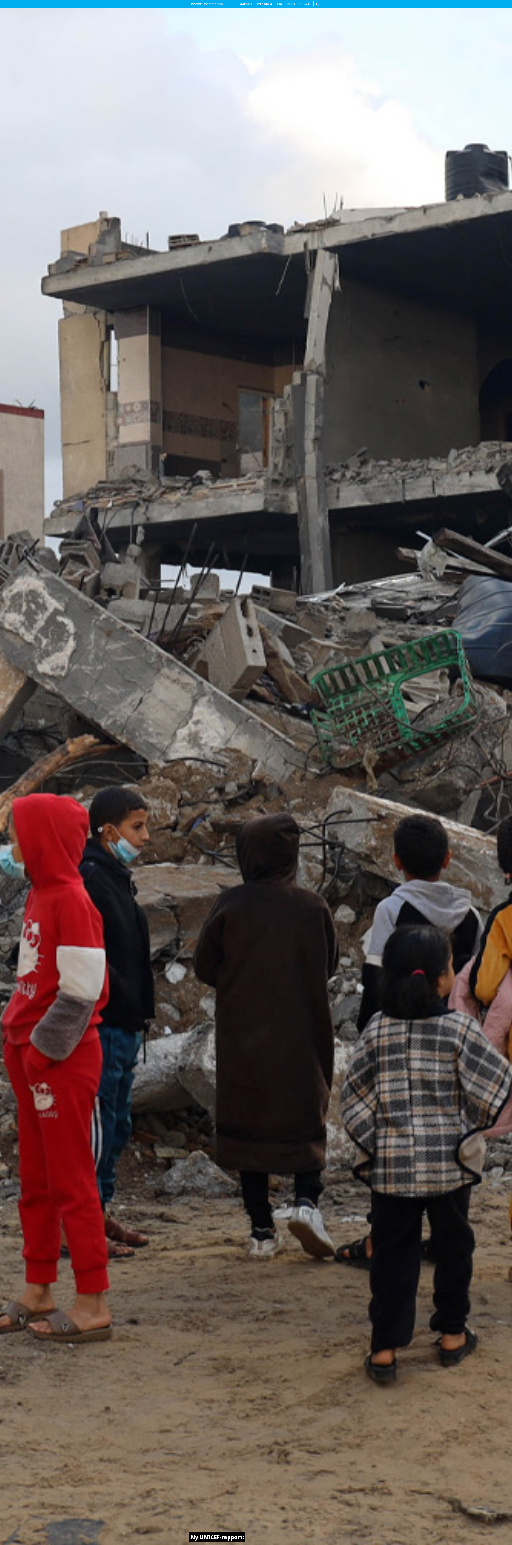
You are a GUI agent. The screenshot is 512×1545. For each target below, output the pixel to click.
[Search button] (318, 4)
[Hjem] (206, 3)
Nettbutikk (305, 4)
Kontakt (291, 4)
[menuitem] (245, 4)
